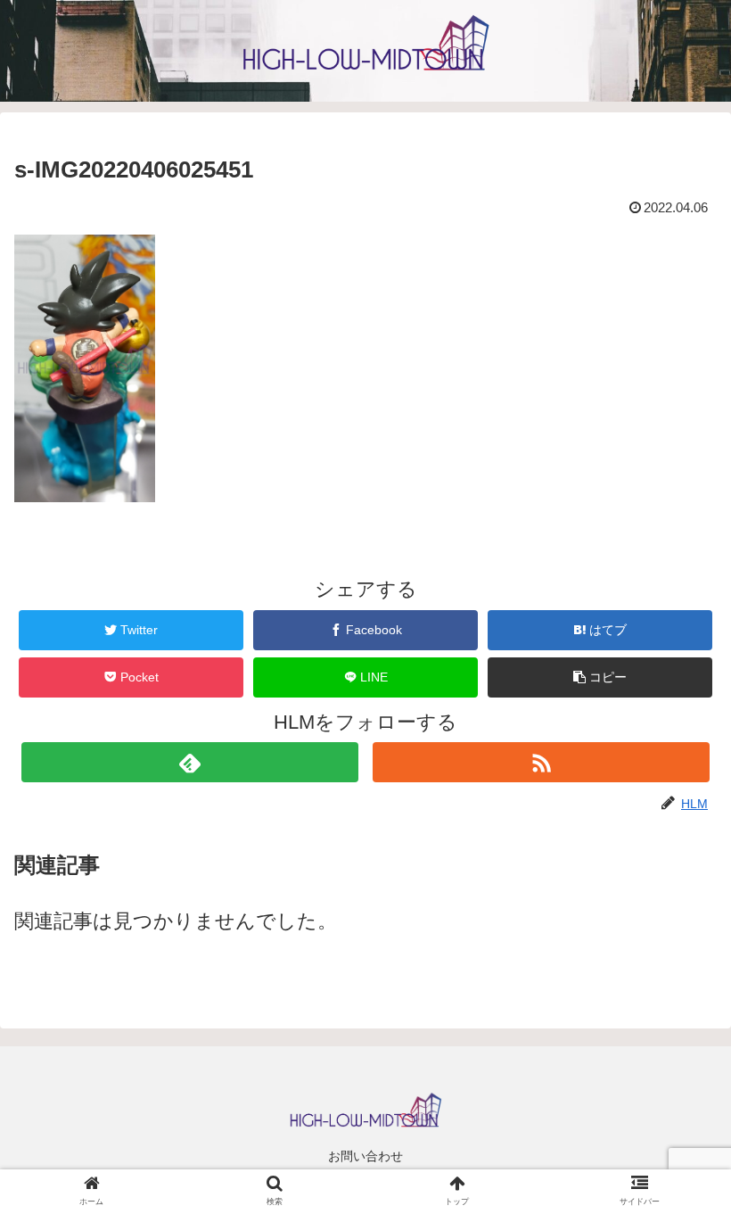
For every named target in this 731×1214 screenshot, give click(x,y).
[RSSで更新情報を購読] (541, 762)
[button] (600, 677)
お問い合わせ (365, 1156)
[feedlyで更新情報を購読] (189, 762)
